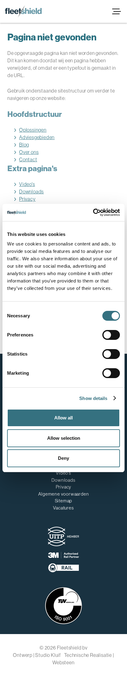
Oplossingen (33, 130)
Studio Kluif (48, 655)
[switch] (111, 335)
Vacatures (63, 507)
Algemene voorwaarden (63, 494)
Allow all (63, 417)
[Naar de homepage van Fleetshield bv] (23, 11)
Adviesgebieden (37, 137)
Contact (28, 159)
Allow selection (63, 438)
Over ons (29, 152)
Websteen (63, 662)
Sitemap (63, 500)
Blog (24, 144)
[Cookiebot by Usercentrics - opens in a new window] (93, 212)
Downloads (31, 191)
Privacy (27, 199)
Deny (63, 458)
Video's (27, 184)
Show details (93, 398)
